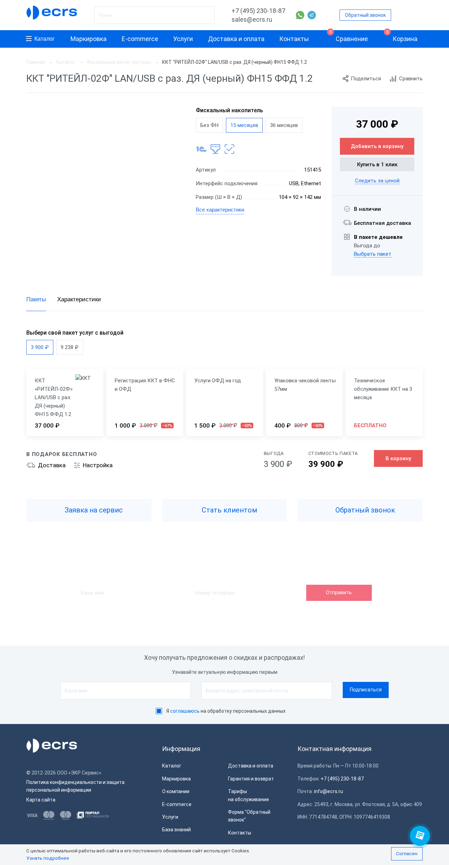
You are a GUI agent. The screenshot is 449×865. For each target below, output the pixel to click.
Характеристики (79, 299)
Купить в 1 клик (377, 164)
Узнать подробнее (47, 858)
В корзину (398, 458)
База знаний (176, 829)
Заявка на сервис (93, 510)
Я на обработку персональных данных (226, 711)
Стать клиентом (228, 510)
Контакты (294, 38)
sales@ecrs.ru (252, 19)
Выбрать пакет (372, 254)
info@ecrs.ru (328, 791)
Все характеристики (220, 210)
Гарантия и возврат (251, 779)
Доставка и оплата (236, 38)
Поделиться (366, 78)
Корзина (402, 36)
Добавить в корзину (377, 146)
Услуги (183, 38)
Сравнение (348, 36)
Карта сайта (40, 800)
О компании (175, 791)
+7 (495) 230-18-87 (258, 10)
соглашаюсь (185, 711)
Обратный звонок (365, 15)
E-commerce (140, 38)
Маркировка (89, 38)
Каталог (44, 39)
